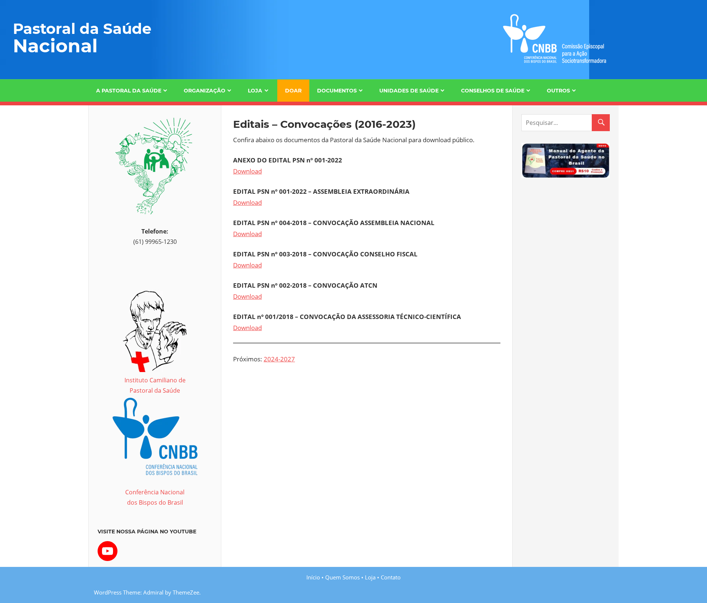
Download (247, 171)
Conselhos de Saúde (492, 90)
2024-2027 (279, 359)
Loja (255, 90)
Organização (204, 90)
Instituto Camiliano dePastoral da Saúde (155, 385)
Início (313, 577)
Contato (391, 577)
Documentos (337, 90)
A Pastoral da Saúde (128, 90)
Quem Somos (342, 577)
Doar (293, 90)
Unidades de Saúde (409, 90)
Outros (558, 90)
